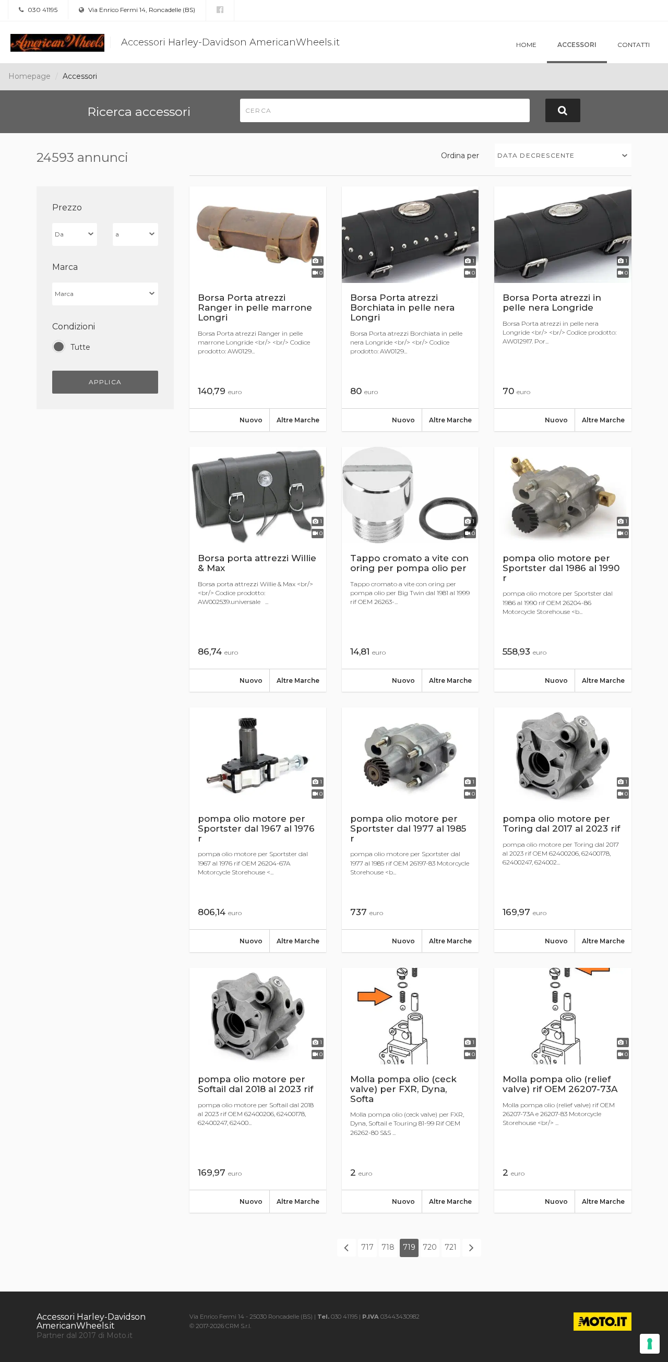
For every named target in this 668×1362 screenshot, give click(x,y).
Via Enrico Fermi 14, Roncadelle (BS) (141, 10)
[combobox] (563, 155)
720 (430, 1247)
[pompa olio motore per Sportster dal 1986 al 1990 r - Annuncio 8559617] (562, 569)
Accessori (577, 45)
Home (526, 45)
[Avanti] (471, 1248)
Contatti (633, 45)
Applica (105, 382)
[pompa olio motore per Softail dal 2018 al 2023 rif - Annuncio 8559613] (257, 1090)
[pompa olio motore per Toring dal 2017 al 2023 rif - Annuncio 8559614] (562, 829)
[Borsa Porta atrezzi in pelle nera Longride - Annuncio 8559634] (562, 308)
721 (451, 1247)
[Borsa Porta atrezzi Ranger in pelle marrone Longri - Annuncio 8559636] (257, 308)
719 (409, 1247)
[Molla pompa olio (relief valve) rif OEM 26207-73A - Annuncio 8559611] (562, 1090)
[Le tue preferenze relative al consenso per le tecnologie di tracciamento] (650, 1344)
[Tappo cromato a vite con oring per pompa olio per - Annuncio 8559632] (410, 569)
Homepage (29, 76)
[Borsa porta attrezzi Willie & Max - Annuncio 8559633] (257, 569)
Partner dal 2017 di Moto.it (85, 1335)
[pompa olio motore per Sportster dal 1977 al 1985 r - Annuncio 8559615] (410, 829)
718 (388, 1247)
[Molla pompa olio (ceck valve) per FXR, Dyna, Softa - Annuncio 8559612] (410, 1090)
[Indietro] (346, 1248)
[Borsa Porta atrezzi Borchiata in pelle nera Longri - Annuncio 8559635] (410, 308)
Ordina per (460, 155)
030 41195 (41, 10)
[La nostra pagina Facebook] (220, 10)
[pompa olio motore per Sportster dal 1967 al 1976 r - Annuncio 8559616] (257, 829)
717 (367, 1247)
